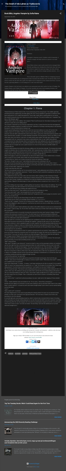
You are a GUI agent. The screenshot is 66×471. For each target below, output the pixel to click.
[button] (60, 13)
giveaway (24, 353)
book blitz (17, 353)
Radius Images (36, 466)
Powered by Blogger (34, 463)
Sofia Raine (32, 46)
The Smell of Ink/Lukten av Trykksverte (22, 4)
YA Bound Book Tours (35, 353)
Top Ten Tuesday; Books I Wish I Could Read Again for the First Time (27, 403)
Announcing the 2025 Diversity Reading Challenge (21, 422)
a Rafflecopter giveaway (33, 348)
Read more (57, 417)
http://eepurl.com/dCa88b (35, 337)
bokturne (10, 353)
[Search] (64, 4)
